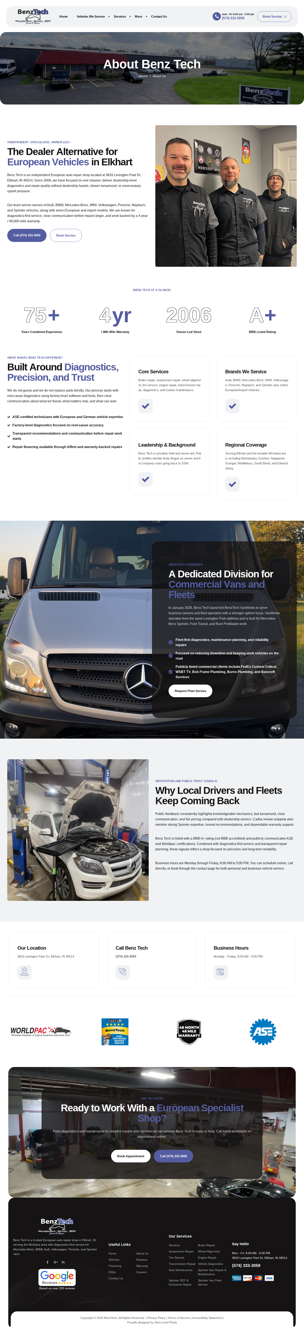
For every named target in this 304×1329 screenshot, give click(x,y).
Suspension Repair (181, 1251)
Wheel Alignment (209, 1251)
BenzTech (110, 1317)
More (138, 16)
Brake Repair (206, 1245)
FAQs (112, 1272)
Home (63, 16)
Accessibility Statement (207, 1317)
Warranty (142, 1266)
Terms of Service (179, 1317)
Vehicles (114, 1259)
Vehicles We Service (91, 16)
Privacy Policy (156, 1317)
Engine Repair (207, 1257)
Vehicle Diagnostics (210, 1263)
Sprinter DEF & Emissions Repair (180, 1282)
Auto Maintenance (181, 1270)
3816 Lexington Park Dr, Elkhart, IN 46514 (259, 1257)
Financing (115, 1266)
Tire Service (176, 1257)
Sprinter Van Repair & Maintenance (212, 1272)
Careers (141, 1272)
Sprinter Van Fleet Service (209, 1282)
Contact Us (159, 16)
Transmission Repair (182, 1263)
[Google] (55, 1262)
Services (120, 16)
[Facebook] (47, 1262)
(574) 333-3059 (126, 956)
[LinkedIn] (63, 1262)
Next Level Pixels (166, 1322)
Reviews (141, 1259)
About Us (142, 1253)
